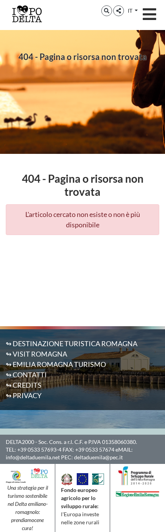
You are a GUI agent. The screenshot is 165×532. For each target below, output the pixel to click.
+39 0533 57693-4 (39, 449)
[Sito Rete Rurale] (98, 478)
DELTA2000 (20, 442)
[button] (106, 10)
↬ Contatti (26, 374)
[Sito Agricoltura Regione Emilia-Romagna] (137, 493)
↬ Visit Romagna (36, 354)
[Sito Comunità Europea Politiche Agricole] (82, 478)
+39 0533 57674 (94, 449)
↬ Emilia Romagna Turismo (56, 364)
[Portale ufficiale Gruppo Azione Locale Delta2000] (16, 476)
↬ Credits (23, 385)
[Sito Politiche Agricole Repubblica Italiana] (67, 478)
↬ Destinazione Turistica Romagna (71, 343)
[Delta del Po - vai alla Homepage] (27, 13)
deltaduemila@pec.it (98, 457)
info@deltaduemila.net (33, 457)
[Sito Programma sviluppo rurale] (137, 475)
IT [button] (131, 10)
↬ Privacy (23, 395)
